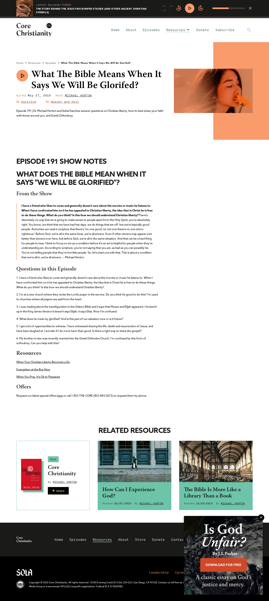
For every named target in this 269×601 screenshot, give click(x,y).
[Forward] (200, 8)
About (131, 29)
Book (53, 459)
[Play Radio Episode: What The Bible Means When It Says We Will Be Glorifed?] (22, 75)
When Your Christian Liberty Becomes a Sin (43, 362)
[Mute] (209, 8)
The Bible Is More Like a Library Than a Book (212, 493)
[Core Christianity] (31, 474)
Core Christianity (62, 470)
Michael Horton (78, 95)
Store (140, 539)
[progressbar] (134, 17)
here (60, 395)
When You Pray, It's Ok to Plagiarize (38, 377)
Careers (182, 572)
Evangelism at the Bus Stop (33, 369)
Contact (178, 539)
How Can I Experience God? (128, 493)
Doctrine (28, 101)
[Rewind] (178, 8)
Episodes (151, 29)
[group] (203, 8)
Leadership (159, 572)
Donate (202, 29)
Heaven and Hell (65, 101)
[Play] (189, 8)
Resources (175, 29)
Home (115, 29)
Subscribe (225, 29)
